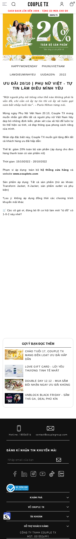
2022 (62, 74)
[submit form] (58, 459)
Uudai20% (47, 74)
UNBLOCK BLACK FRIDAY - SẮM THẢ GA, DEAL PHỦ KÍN (47, 396)
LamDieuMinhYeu (23, 74)
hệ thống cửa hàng (55, 169)
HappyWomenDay (24, 66)
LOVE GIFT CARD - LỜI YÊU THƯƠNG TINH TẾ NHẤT (44, 368)
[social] (15, 473)
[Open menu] (4, 4)
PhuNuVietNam (53, 66)
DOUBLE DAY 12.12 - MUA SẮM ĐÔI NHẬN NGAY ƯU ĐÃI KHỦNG (47, 382)
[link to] (17, 488)
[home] (38, 4)
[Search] (13, 4)
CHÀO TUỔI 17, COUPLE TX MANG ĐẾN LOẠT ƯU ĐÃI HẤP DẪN (46, 355)
